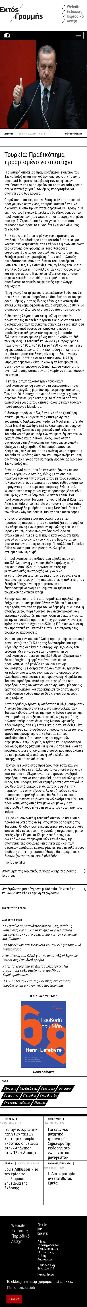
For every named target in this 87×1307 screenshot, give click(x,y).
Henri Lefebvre (43, 1072)
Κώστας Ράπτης (73, 133)
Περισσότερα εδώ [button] (21, 1287)
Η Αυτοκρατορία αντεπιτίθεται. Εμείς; (61, 1178)
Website (73, 6)
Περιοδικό (75, 16)
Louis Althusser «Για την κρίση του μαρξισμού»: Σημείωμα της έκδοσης (21, 1178)
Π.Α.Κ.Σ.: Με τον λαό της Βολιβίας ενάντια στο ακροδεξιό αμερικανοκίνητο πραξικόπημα (36, 983)
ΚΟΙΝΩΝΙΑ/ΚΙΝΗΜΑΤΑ (59, 1163)
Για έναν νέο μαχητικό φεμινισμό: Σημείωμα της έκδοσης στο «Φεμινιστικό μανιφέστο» (59, 1143)
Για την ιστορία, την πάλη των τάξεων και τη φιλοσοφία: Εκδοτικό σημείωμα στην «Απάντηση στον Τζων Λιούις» (21, 1141)
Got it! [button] (14, 1299)
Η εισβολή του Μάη (43, 996)
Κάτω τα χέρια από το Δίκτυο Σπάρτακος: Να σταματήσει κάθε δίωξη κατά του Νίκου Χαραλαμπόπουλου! (35, 970)
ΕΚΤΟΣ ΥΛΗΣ (10, 1119)
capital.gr (19, 862)
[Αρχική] (21, 11)
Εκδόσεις (74, 11)
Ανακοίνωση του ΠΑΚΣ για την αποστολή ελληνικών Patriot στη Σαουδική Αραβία (39, 958)
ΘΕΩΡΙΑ (8, 1163)
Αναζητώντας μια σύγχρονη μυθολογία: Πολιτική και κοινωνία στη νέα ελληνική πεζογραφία (39, 891)
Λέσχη (71, 21)
